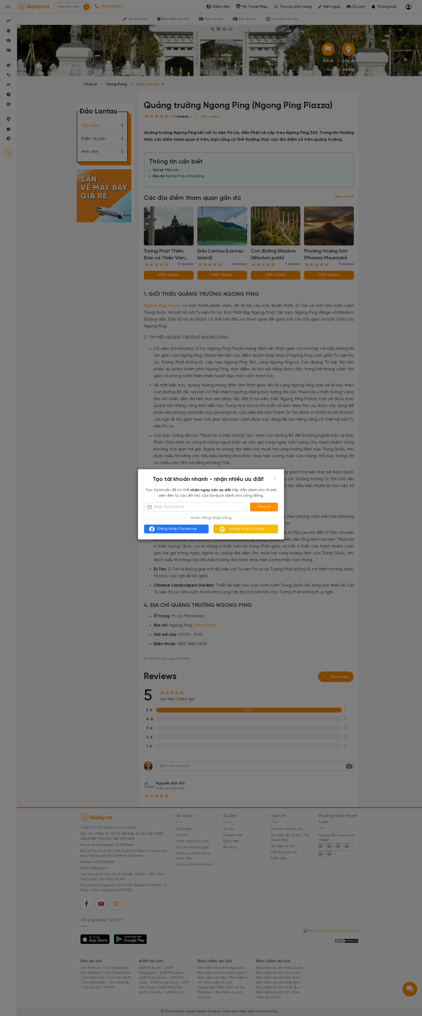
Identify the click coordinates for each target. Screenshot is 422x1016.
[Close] (275, 478)
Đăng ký (264, 507)
